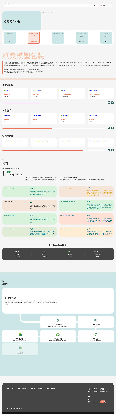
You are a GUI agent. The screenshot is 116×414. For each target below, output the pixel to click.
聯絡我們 (105, 5)
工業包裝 (11, 79)
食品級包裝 (32, 388)
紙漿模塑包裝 (25, 388)
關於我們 (96, 5)
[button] (100, 5)
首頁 (8, 388)
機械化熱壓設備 (41, 388)
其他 (48, 388)
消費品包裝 (4, 79)
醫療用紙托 (16, 79)
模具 (19, 388)
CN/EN (109, 5)
